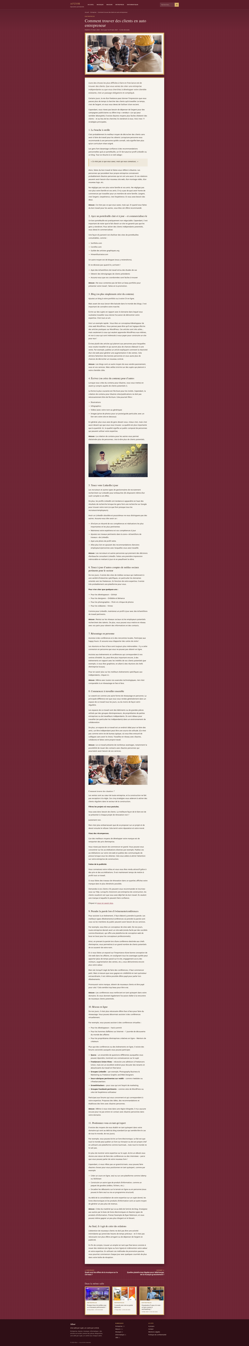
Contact (150, 1329)
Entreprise (119, 4)
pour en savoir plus (105, 903)
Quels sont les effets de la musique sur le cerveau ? (101, 1272)
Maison (110, 4)
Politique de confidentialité (157, 1335)
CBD (117, 1337)
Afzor (75, 3)
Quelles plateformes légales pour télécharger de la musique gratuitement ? (145, 1272)
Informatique (132, 4)
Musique (100, 4)
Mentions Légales (154, 1332)
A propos (151, 1326)
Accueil (91, 4)
